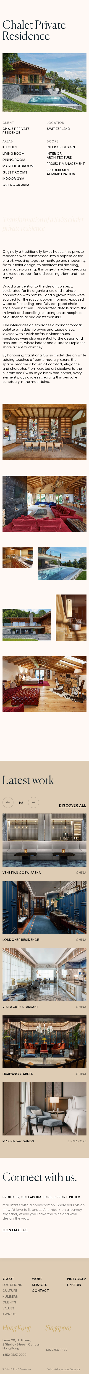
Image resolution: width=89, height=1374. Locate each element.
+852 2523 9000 (14, 1354)
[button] (8, 802)
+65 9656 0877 (56, 1349)
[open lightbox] (44, 432)
